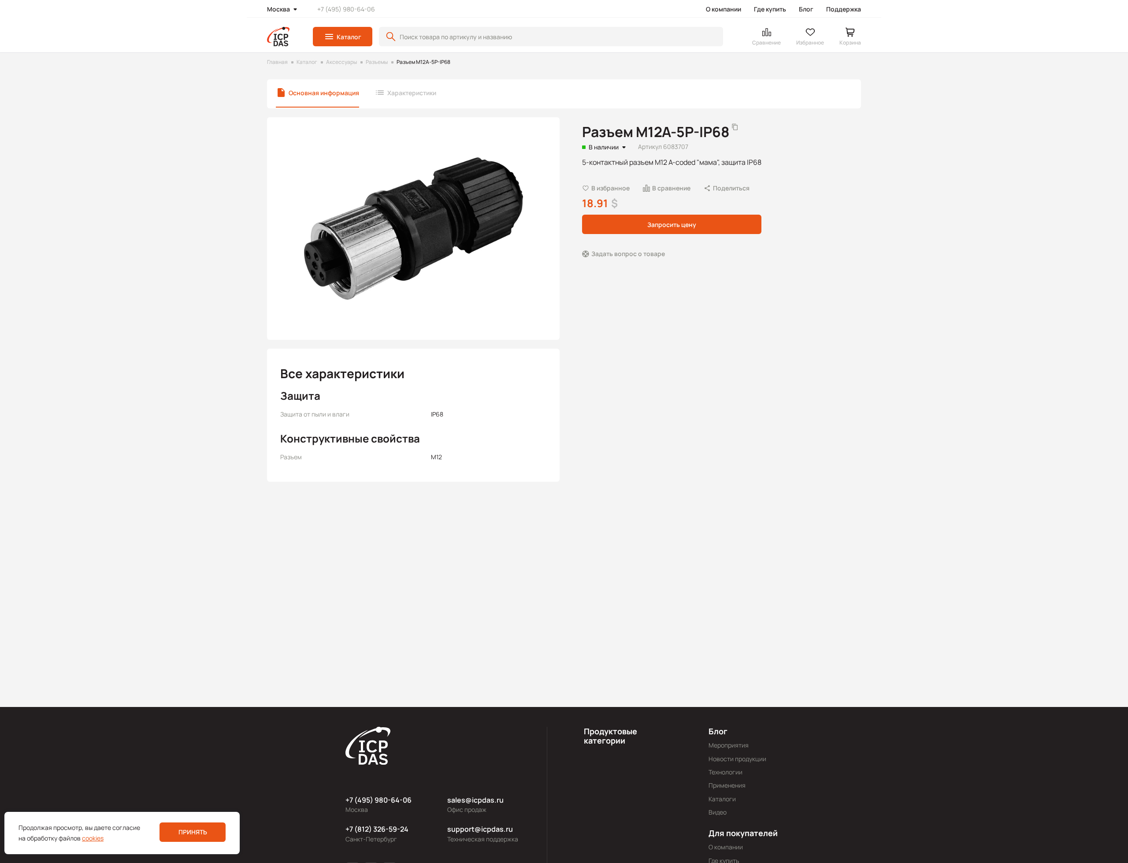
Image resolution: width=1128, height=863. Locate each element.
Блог (806, 9)
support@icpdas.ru (480, 829)
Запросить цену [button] (671, 224)
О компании (723, 9)
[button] (342, 36)
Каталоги (722, 799)
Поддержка (843, 9)
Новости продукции (737, 759)
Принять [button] (192, 832)
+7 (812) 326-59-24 (376, 829)
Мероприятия (729, 745)
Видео (718, 812)
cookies (93, 838)
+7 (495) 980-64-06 (346, 9)
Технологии (725, 772)
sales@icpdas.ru (475, 800)
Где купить (770, 9)
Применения (727, 785)
